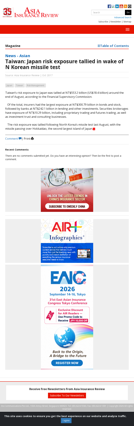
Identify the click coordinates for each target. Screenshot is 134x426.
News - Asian (17, 55)
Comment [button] (12, 139)
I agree (66, 420)
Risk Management (35, 85)
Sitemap (127, 21)
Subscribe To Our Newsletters (67, 395)
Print (27, 139)
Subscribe (103, 21)
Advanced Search (122, 17)
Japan (9, 85)
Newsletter (115, 21)
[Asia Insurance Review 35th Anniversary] (37, 12)
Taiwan (19, 85)
